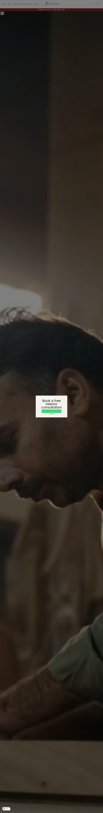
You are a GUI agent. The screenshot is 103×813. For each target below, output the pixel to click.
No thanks (51, 413)
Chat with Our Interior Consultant (51, 411)
